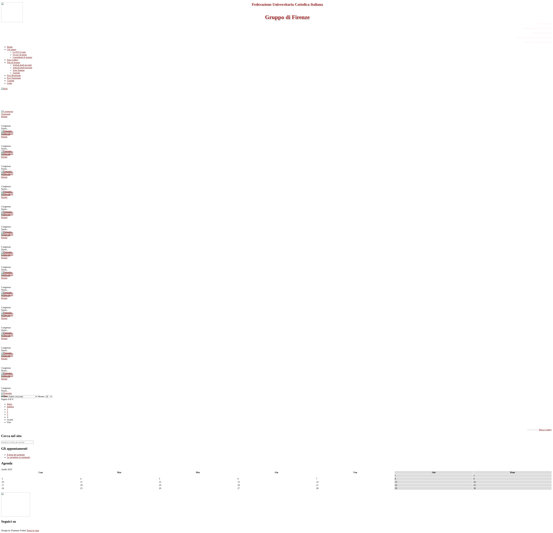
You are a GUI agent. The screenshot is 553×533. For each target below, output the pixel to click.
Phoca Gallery (545, 430)
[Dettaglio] (6, 393)
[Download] (7, 396)
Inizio (9, 404)
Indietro (10, 406)
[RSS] (4, 88)
